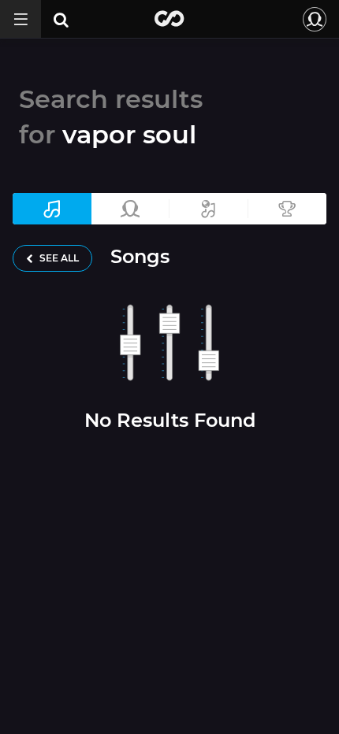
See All (58, 258)
